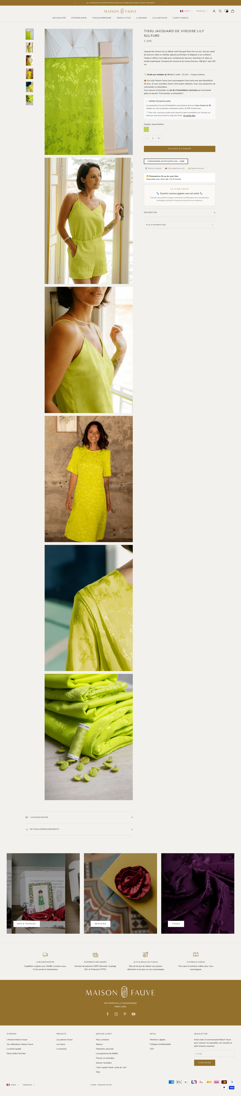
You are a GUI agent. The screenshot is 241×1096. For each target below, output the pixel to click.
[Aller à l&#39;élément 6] (29, 100)
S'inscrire (204, 1062)
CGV (152, 1049)
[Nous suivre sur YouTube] (133, 1014)
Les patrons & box (64, 1039)
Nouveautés (59, 18)
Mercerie (100, 924)
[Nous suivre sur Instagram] (116, 1014)
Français (200, 11)
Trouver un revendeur (105, 1058)
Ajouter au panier (179, 149)
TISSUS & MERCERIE (101, 18)
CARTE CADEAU (180, 18)
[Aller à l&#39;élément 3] (29, 60)
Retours (99, 1044)
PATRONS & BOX (79, 18)
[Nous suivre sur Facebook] (107, 1014)
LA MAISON (141, 18)
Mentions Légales (157, 1039)
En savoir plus (189, 115)
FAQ (98, 1072)
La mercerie (61, 1049)
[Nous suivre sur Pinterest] (125, 1014)
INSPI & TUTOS (124, 18)
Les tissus (60, 1044)
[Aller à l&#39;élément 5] (29, 86)
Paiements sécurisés (105, 1049)
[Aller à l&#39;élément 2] (29, 47)
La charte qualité (14, 1049)
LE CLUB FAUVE (160, 18)
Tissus (176, 924)
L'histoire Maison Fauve (17, 1039)
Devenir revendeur (104, 1062)
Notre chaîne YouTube (16, 1053)
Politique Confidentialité (160, 1044)
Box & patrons (26, 924)
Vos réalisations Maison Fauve (20, 1044)
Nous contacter (102, 1039)
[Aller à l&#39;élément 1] (29, 34)
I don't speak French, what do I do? (111, 1067)
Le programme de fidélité (107, 1053)
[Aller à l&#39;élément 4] (29, 73)
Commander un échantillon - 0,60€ (166, 161)
